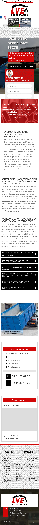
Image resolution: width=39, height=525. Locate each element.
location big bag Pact (33, 459)
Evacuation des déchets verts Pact (33, 480)
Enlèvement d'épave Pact (8, 460)
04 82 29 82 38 (10, 1)
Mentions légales (30, 522)
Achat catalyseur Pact (32, 466)
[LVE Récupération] (19, 10)
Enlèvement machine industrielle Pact (20, 477)
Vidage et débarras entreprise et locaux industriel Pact (8, 471)
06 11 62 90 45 (25, 1)
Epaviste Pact (19, 469)
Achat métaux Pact (20, 463)
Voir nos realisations (21, 67)
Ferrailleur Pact (32, 473)
